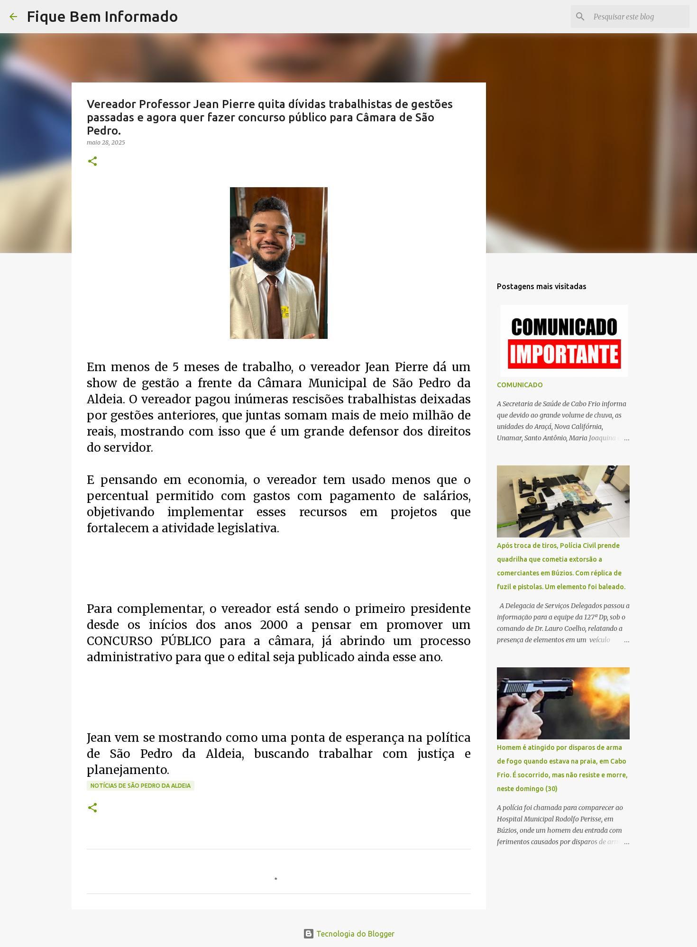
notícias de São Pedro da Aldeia (141, 786)
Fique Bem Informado (102, 16)
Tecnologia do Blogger (354, 933)
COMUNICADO (520, 385)
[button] (92, 161)
